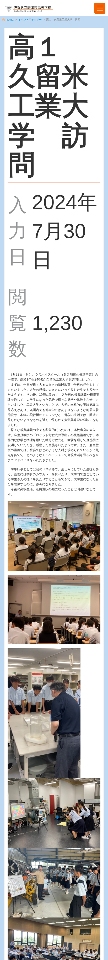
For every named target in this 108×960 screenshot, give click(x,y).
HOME (10, 19)
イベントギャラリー (30, 19)
